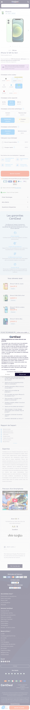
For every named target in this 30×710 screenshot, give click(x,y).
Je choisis (7, 374)
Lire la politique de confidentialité (8, 369)
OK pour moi (22, 374)
